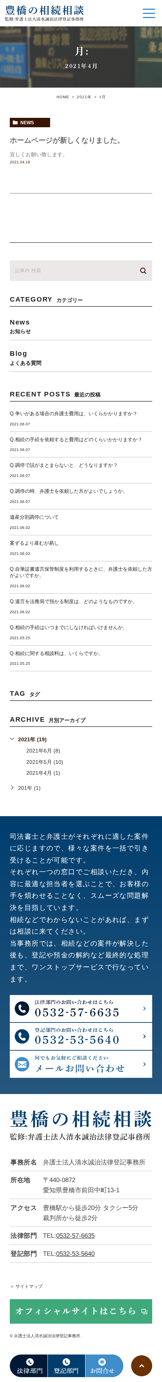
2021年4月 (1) (43, 773)
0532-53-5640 (75, 1253)
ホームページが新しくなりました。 (67, 140)
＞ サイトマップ (26, 1286)
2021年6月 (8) (43, 751)
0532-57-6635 (75, 1235)
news (27, 122)
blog (25, 357)
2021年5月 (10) (44, 762)
